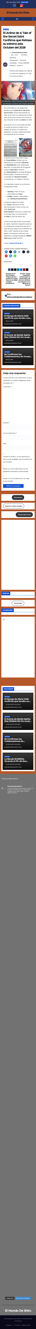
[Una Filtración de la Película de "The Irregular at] (18, 1269)
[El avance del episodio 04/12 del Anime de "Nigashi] (18, 1252)
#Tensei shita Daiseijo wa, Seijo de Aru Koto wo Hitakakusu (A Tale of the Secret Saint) (21, 73)
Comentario (7, 387)
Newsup (28, 1318)
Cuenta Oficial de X (16, 243)
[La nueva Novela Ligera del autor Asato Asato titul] (18, 1083)
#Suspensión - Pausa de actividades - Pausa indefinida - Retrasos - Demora (20, 62)
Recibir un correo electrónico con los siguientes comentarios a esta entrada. (15, 470)
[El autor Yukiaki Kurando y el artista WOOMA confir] (18, 1059)
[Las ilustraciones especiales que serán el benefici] (18, 1149)
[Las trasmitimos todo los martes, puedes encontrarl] (18, 830)
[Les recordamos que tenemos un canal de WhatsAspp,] (18, 877)
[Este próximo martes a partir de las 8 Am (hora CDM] (18, 816)
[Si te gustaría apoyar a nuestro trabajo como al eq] (18, 937)
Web (4, 443)
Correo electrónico (10, 433)
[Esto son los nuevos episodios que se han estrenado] (18, 802)
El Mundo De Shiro (18, 12)
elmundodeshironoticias (19, 52)
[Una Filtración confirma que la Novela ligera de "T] (18, 1286)
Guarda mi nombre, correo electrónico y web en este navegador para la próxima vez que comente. (17, 459)
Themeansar (18, 1321)
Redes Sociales (26, 1325)
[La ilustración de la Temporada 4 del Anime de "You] (18, 1019)
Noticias (6, 29)
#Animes (24, 55)
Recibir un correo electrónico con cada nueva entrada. (16, 480)
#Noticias (13, 57)
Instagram (8, 1325)
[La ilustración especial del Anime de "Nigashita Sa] (18, 1232)
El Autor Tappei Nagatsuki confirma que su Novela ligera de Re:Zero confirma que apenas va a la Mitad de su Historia (24, 279)
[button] (30, 19)
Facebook (17, 1325)
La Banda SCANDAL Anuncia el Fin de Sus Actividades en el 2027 (15, 761)
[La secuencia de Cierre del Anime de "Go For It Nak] (18, 1193)
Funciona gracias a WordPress (12, 1318)
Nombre (6, 423)
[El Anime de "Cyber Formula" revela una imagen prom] (18, 1213)
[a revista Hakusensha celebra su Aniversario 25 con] (18, 998)
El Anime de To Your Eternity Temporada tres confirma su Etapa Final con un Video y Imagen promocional (12, 278)
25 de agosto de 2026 (13, 704)
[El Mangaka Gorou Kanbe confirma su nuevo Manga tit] (18, 1039)
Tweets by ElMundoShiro (9, 779)
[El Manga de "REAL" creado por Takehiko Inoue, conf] (18, 1117)
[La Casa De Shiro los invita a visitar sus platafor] (18, 852)
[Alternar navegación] (17, 19)
